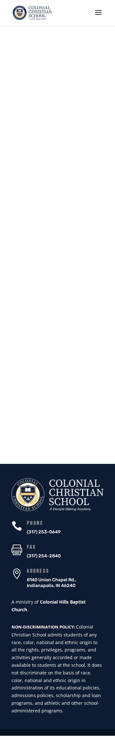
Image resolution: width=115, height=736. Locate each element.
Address (38, 571)
